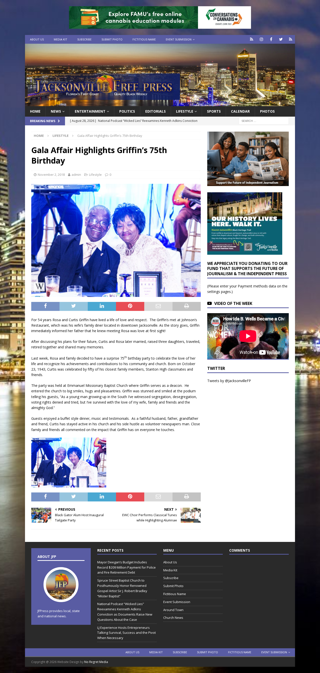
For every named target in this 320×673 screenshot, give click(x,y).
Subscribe (84, 39)
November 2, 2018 (51, 174)
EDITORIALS (155, 111)
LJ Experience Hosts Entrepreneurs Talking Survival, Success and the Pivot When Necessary (126, 632)
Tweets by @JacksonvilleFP (229, 380)
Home (35, 111)
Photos (267, 111)
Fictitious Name (144, 39)
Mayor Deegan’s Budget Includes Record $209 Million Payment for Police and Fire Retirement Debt (126, 567)
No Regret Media (96, 662)
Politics (127, 111)
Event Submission (179, 39)
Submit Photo (112, 39)
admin (76, 174)
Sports (214, 111)
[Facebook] (271, 39)
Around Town (173, 610)
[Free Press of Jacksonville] (160, 103)
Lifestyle (184, 111)
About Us (37, 39)
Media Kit (60, 39)
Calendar (240, 111)
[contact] (251, 39)
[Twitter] (280, 39)
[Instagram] (261, 39)
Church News (173, 617)
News (56, 111)
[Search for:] (264, 120)
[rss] (290, 39)
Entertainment (90, 111)
